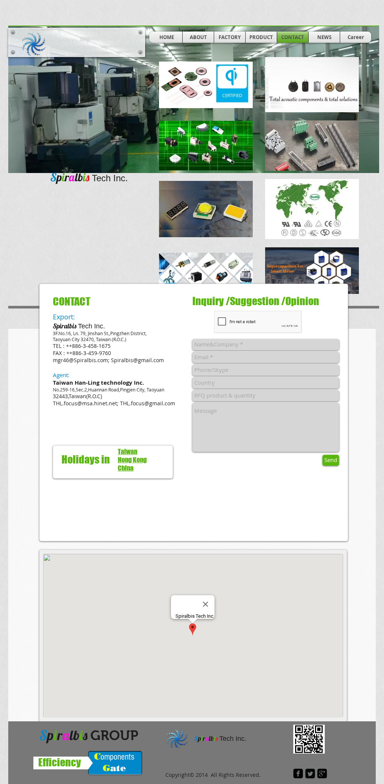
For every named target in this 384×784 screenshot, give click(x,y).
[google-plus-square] (322, 773)
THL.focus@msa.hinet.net (85, 403)
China (126, 468)
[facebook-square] (298, 773)
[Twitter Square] (310, 773)
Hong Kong (132, 460)
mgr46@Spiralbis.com (80, 360)
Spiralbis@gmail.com (137, 360)
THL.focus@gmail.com (147, 403)
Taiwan (127, 451)
